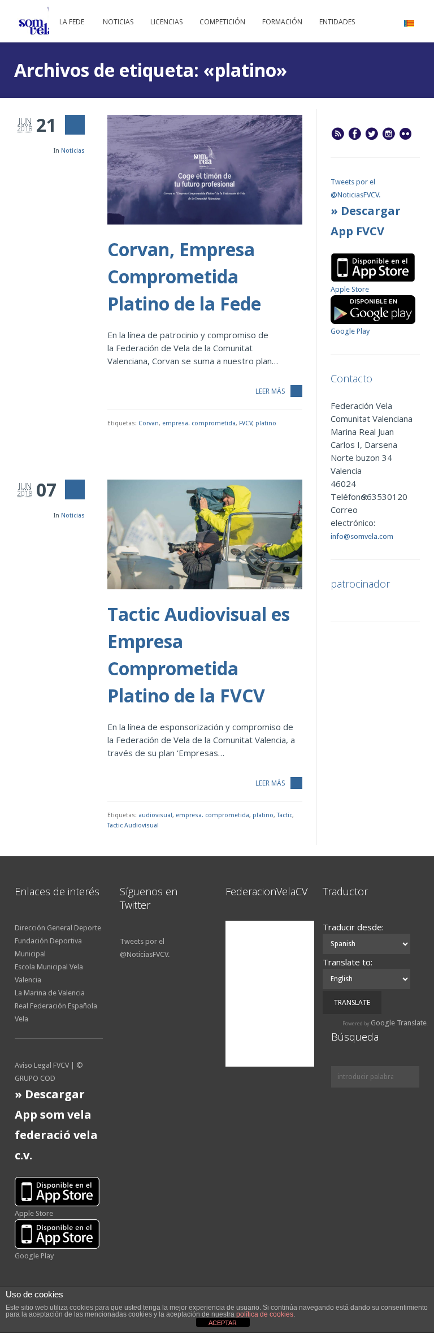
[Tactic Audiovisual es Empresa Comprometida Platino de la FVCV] (204, 534)
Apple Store (350, 289)
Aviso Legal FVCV (42, 1065)
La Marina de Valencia (50, 993)
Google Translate (399, 1023)
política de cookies (264, 1314)
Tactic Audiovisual (133, 825)
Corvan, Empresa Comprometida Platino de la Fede (184, 276)
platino (265, 423)
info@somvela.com (362, 536)
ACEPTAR (223, 1322)
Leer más (270, 391)
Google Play (350, 331)
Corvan (148, 423)
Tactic (284, 815)
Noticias (73, 150)
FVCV (245, 423)
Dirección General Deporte (58, 928)
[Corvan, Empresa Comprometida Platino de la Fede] (204, 170)
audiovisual (155, 815)
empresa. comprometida (199, 423)
